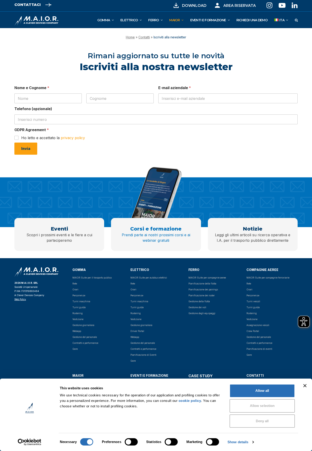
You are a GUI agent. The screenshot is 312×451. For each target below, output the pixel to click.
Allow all (262, 391)
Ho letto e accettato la (53, 137)
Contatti (144, 37)
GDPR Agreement (31, 130)
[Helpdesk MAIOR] (217, 5)
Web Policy (20, 299)
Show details (237, 442)
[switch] (126, 442)
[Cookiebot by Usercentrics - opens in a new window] (30, 442)
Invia (25, 148)
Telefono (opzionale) (33, 109)
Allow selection (262, 406)
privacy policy (73, 137)
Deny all (262, 421)
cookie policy (190, 401)
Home (130, 37)
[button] (296, 20)
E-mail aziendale (174, 88)
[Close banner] (305, 385)
